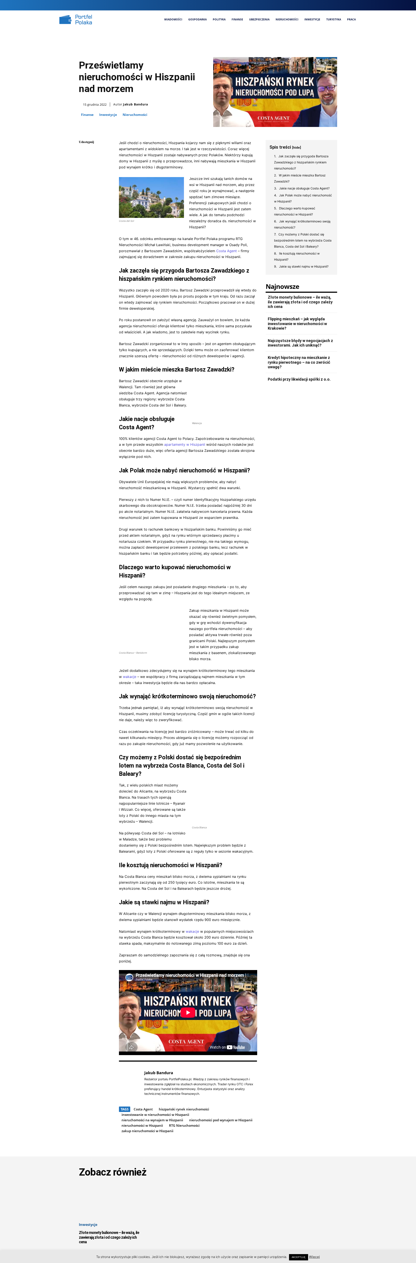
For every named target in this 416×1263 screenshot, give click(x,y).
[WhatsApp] (83, 183)
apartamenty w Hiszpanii (184, 444)
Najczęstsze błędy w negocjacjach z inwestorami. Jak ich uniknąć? (300, 343)
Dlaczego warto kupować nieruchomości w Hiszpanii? (294, 211)
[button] (317, 5)
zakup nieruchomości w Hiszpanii (147, 1131)
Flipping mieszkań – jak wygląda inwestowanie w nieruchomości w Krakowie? (297, 324)
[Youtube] (355, 5)
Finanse (87, 114)
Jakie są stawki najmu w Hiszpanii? (303, 266)
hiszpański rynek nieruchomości (184, 1109)
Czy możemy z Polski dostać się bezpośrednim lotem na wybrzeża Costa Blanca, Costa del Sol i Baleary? (303, 240)
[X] (348, 5)
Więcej (314, 1257)
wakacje (129, 676)
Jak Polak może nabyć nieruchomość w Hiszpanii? (303, 198)
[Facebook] (326, 5)
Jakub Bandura (135, 104)
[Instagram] (333, 5)
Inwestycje (108, 114)
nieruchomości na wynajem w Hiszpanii (152, 1120)
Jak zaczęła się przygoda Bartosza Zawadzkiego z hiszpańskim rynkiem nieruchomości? (301, 162)
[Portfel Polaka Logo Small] (75, 19)
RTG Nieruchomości (184, 1125)
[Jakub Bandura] (129, 1083)
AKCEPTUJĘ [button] (299, 1257)
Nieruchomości (135, 114)
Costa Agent (226, 251)
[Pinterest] (83, 173)
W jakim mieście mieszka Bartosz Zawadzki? (300, 178)
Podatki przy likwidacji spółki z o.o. (299, 379)
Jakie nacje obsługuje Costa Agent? (304, 188)
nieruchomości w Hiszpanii (142, 1125)
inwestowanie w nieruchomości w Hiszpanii (155, 1114)
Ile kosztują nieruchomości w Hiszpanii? (297, 256)
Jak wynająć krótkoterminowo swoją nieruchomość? (302, 224)
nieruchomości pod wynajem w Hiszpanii (220, 1120)
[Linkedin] (340, 5)
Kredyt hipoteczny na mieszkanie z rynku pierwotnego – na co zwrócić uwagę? (299, 362)
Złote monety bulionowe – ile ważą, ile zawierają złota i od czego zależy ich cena (300, 302)
